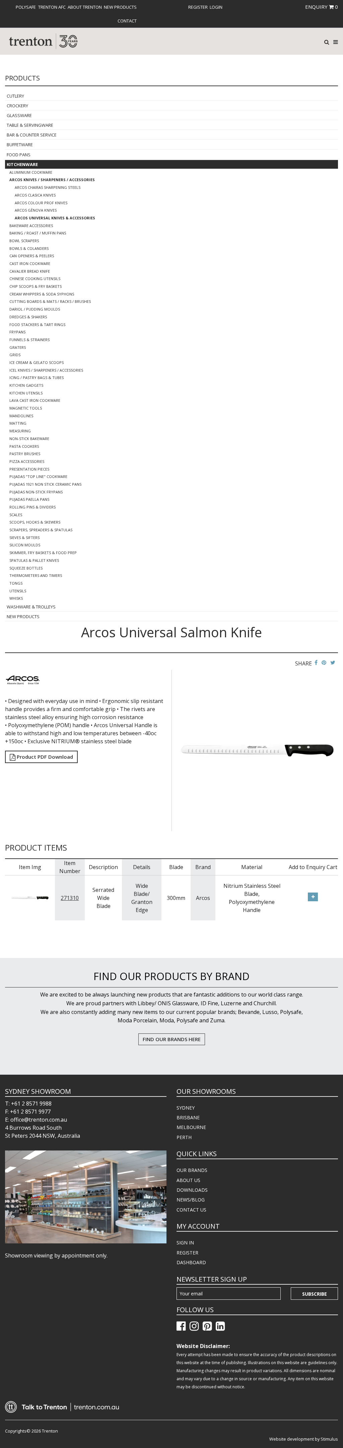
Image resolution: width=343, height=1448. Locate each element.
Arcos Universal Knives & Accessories (55, 217)
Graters (17, 347)
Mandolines (21, 415)
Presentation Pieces (29, 469)
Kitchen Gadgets (26, 385)
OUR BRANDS (192, 1170)
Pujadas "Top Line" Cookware (38, 476)
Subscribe (314, 1294)
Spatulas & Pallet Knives (34, 560)
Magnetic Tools (25, 408)
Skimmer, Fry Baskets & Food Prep (43, 552)
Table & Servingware (30, 125)
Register (198, 7)
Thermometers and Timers (35, 575)
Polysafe (26, 7)
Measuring (20, 430)
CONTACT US (191, 1209)
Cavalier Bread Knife (29, 271)
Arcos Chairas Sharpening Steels (47, 187)
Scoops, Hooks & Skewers (34, 522)
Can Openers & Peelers (31, 255)
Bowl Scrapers (24, 240)
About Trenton (85, 7)
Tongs (15, 583)
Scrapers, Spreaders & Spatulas (40, 529)
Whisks (16, 598)
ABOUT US (188, 1180)
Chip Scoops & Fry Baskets (35, 286)
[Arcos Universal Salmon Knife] (257, 750)
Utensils (17, 590)
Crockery (17, 106)
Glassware (19, 115)
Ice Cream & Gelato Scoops (36, 362)
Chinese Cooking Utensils (34, 278)
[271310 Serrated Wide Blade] (30, 897)
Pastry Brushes (24, 453)
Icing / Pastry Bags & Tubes (36, 377)
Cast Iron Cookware (29, 263)
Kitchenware (22, 164)
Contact (127, 21)
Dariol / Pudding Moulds (34, 309)
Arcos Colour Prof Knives (41, 202)
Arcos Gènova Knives (36, 210)
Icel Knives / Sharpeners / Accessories (46, 370)
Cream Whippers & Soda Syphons (41, 294)
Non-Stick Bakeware (29, 438)
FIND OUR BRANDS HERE (172, 1039)
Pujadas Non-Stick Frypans (36, 491)
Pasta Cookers (24, 446)
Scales (15, 514)
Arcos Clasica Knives (35, 195)
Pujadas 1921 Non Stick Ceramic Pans (45, 484)
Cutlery (15, 96)
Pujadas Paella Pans (29, 499)
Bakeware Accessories (31, 225)
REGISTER (187, 1252)
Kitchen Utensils (26, 392)
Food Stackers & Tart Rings (37, 324)
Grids (14, 354)
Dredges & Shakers (28, 316)
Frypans (17, 331)
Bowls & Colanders (29, 248)
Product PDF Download (44, 756)
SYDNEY (186, 1108)
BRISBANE (188, 1117)
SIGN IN (185, 1242)
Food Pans (18, 155)
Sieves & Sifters (24, 537)
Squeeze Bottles (26, 568)
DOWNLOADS (192, 1190)
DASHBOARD (191, 1262)
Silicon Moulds (24, 544)
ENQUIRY (321, 6)
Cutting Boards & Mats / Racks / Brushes (50, 301)
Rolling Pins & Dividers (32, 507)
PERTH (184, 1137)
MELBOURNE (191, 1127)
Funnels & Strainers (29, 339)
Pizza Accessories (26, 461)
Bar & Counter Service (32, 135)
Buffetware (20, 145)
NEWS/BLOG (191, 1199)
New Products (120, 7)
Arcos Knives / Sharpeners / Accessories (52, 179)
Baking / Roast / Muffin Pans (37, 232)
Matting (17, 423)
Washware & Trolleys (31, 607)
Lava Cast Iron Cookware (34, 400)
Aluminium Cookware (30, 172)
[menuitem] (26, 7)
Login (216, 7)
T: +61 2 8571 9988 (28, 1103)
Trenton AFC (52, 7)
